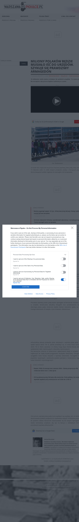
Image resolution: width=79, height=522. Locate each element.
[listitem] (39, 255)
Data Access (39, 294)
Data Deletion (28, 294)
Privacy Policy (50, 294)
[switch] (63, 259)
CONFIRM (25, 287)
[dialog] (39, 261)
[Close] (73, 228)
